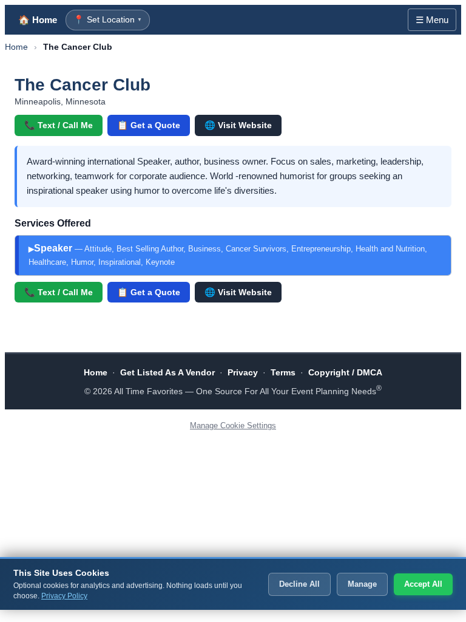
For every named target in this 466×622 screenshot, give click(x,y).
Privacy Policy (64, 596)
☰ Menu (432, 20)
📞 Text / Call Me (58, 125)
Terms (283, 372)
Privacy (243, 372)
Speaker (228, 255)
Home (16, 47)
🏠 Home (37, 20)
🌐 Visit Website (238, 125)
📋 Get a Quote (148, 125)
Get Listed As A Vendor (167, 372)
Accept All (423, 584)
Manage (362, 584)
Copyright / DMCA (345, 372)
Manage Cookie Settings (233, 425)
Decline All (299, 584)
